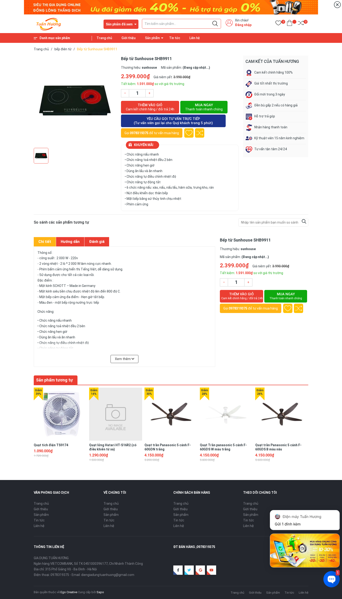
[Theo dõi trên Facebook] (178, 570)
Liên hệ (194, 38)
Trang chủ (104, 38)
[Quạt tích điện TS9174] (60, 414)
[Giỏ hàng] (289, 24)
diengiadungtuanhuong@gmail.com (107, 575)
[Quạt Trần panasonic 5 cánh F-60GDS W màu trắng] (226, 414)
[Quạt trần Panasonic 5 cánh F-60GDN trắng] (171, 414)
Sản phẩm (152, 38)
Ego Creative (68, 592)
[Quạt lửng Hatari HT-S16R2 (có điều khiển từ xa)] (115, 414)
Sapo (100, 592)
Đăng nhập (243, 25)
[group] (75, 101)
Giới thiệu (128, 38)
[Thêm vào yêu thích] (189, 133)
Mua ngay (204, 107)
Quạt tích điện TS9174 (51, 445)
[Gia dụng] (171, 7)
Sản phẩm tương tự (54, 380)
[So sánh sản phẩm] (301, 24)
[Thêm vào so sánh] (199, 133)
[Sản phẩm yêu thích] (278, 24)
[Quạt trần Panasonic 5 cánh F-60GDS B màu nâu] (281, 414)
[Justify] (215, 23)
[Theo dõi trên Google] (200, 570)
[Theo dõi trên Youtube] (211, 570)
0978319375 (139, 133)
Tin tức (174, 38)
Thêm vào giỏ (150, 107)
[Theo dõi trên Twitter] (189, 570)
